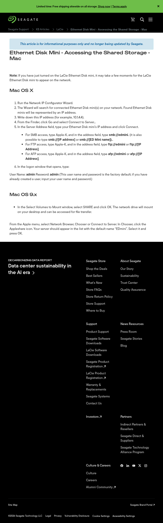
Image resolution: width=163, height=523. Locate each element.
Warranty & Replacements (96, 387)
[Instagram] (145, 476)
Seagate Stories (131, 339)
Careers (92, 480)
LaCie (59, 29)
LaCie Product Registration (96, 375)
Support (92, 324)
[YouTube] (133, 476)
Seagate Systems (98, 396)
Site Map (12, 504)
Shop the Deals (97, 269)
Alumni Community (100, 487)
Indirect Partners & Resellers (133, 426)
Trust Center (129, 283)
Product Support (98, 332)
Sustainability (130, 276)
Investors (92, 417)
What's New (94, 283)
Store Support (96, 304)
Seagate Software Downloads (98, 341)
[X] (139, 476)
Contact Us (94, 403)
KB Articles (42, 29)
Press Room (129, 332)
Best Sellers (94, 276)
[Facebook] (121, 476)
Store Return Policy (100, 297)
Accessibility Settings (124, 516)
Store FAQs (94, 290)
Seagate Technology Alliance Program (134, 450)
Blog (124, 345)
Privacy (58, 516)
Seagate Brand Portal (141, 504)
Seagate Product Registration (97, 364)
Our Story (127, 269)
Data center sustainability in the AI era (39, 268)
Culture (91, 473)
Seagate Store (96, 261)
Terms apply (119, 6)
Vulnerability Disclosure (77, 516)
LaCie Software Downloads (96, 352)
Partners (126, 417)
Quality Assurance (133, 290)
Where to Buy (96, 310)
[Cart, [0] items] (133, 19)
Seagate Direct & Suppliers (132, 438)
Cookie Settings (101, 516)
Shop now (104, 6)
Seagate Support (18, 29)
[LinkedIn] (127, 476)
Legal (48, 516)
